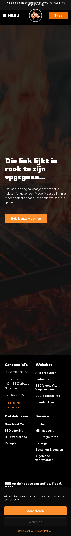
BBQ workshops (16, 437)
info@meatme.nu (16, 372)
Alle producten (46, 373)
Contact (41, 424)
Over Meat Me (14, 424)
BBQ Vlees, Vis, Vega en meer (46, 387)
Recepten (11, 443)
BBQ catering (14, 430)
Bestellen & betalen (49, 449)
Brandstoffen (45, 402)
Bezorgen (42, 443)
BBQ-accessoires (48, 396)
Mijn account (45, 430)
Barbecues (43, 379)
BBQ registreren (47, 437)
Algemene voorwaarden (44, 458)
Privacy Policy (43, 530)
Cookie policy (25, 530)
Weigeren (35, 522)
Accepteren (35, 511)
